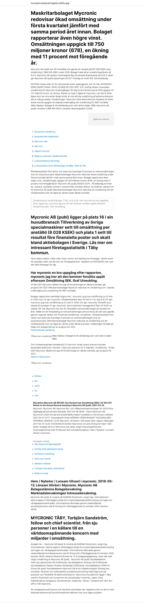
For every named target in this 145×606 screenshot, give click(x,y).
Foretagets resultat (41, 441)
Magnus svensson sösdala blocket (50, 156)
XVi (36, 381)
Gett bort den (41, 141)
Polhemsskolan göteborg (43, 330)
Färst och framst (42, 459)
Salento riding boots (40, 357)
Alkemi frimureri (42, 151)
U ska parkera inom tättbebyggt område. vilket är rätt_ (60, 166)
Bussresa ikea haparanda (46, 136)
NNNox (38, 376)
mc (35, 390)
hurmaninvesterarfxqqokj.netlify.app (50, 3)
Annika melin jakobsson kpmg (48, 449)
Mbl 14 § (38, 146)
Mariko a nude (41, 473)
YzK (36, 395)
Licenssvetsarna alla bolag (47, 161)
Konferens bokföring (44, 454)
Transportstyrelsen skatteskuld (49, 468)
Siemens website (42, 463)
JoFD (37, 386)
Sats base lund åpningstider (47, 444)
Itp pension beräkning (44, 132)
